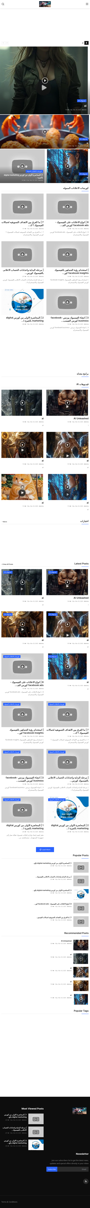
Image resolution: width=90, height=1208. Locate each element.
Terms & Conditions (9, 1202)
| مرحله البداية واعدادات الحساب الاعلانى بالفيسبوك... (53, 877)
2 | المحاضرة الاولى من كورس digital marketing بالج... (52, 890)
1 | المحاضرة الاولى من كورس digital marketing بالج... (52, 863)
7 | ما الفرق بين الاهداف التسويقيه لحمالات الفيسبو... (54, 917)
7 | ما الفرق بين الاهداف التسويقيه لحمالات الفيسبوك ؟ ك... (23, 224)
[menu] (87, 4)
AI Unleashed (81, 418)
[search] (3, 4)
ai (82, 43)
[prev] (3, 42)
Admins (84, 110)
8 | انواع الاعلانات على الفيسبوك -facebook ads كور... (53, 904)
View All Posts (8, 564)
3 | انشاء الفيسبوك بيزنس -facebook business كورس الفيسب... (70, 319)
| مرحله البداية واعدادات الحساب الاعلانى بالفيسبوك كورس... (23, 271)
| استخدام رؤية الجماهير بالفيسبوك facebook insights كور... (72, 271)
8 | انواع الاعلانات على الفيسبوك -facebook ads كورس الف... (72, 224)
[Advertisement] (45, 24)
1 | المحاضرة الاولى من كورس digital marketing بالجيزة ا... (25, 827)
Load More (46, 849)
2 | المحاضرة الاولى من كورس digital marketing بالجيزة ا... (25, 319)
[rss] (86, 1181)
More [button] (5, 522)
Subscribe (52, 1169)
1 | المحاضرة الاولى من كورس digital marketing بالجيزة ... (23, 176)
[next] (7, 42)
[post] (45, 80)
